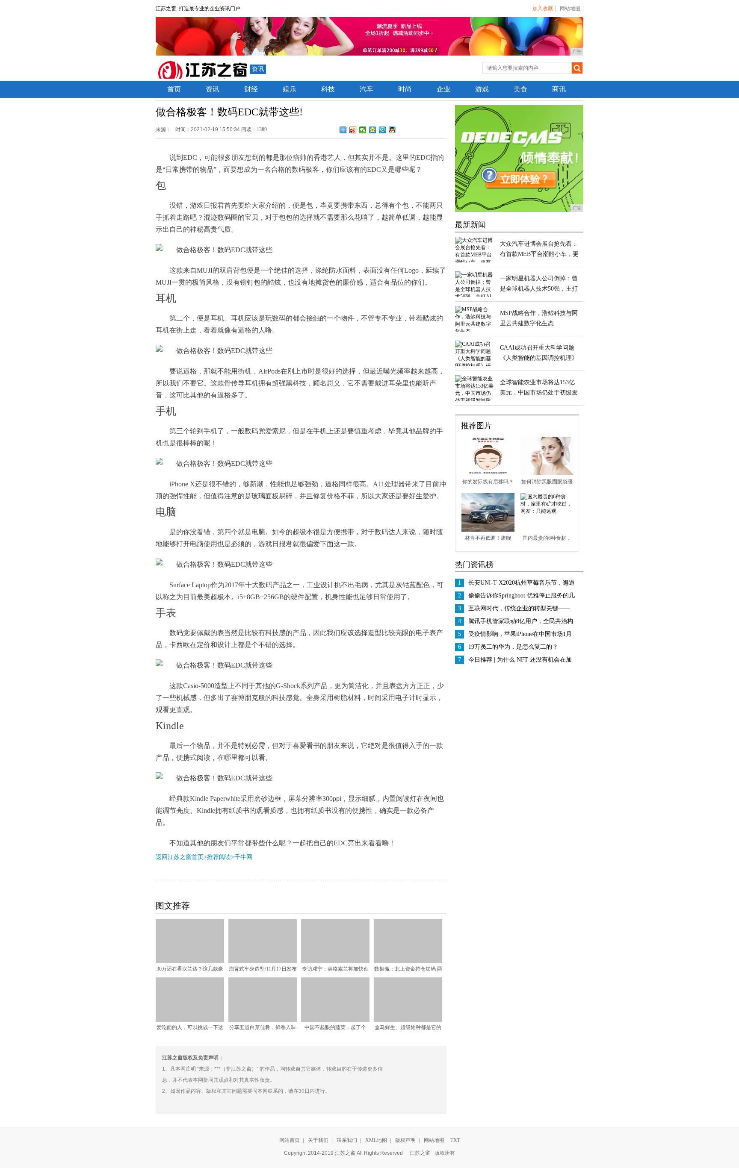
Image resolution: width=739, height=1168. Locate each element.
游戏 (482, 89)
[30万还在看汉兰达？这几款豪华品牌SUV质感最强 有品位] (190, 962)
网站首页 (289, 1140)
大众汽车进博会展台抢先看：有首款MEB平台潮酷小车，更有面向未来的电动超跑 (539, 254)
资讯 (258, 69)
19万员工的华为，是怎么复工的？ (513, 647)
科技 (328, 89)
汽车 (366, 89)
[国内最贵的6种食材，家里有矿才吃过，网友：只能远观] (546, 511)
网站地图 (570, 9)
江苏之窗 (420, 1153)
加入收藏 (542, 9)
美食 (520, 89)
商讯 (559, 89)
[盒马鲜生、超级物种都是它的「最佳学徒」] (408, 1020)
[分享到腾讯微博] (382, 130)
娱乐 (289, 89)
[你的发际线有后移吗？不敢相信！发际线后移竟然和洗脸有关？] (487, 474)
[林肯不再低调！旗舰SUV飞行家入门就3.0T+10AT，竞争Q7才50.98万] (487, 530)
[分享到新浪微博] (353, 130)
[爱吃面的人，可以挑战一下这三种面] (190, 1020)
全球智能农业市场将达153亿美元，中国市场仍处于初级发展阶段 (539, 392)
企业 (443, 89)
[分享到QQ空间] (372, 130)
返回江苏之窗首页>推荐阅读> (195, 857)
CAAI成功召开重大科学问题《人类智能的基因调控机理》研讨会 (539, 357)
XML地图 (376, 1140)
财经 (251, 89)
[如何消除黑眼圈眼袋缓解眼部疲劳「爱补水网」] (546, 474)
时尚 (405, 89)
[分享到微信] (363, 130)
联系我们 (347, 1140)
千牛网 (243, 857)
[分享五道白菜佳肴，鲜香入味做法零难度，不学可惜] (262, 1020)
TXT (455, 1140)
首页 (174, 89)
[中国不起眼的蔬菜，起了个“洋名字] (335, 1020)
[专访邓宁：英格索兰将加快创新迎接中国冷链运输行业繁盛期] (335, 962)
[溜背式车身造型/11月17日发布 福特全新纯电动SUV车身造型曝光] (262, 962)
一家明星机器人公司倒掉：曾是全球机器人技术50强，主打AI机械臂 (539, 288)
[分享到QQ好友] (392, 130)
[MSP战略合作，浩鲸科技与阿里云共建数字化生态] (474, 331)
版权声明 (405, 1140)
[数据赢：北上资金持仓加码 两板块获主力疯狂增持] (408, 962)
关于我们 (318, 1140)
